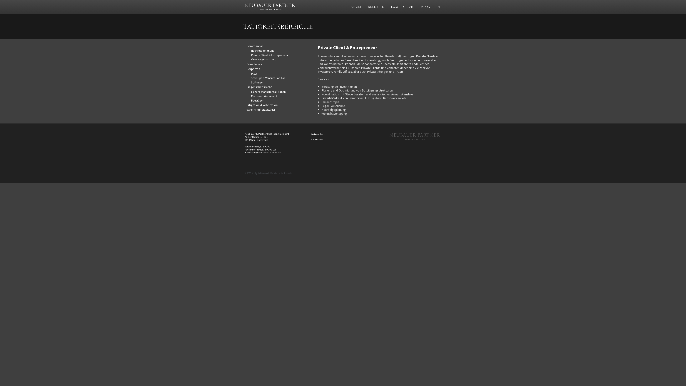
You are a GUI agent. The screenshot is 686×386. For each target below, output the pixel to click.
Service (409, 7)
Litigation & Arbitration (262, 105)
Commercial (255, 46)
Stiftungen (257, 82)
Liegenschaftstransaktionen (268, 91)
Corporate (253, 69)
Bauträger (257, 100)
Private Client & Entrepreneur (269, 55)
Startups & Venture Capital (268, 78)
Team (393, 7)
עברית (426, 7)
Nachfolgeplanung (262, 50)
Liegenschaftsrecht (259, 87)
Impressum (317, 139)
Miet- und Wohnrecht (264, 96)
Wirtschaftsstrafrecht (261, 110)
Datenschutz (318, 134)
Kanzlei (356, 7)
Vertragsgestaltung (263, 59)
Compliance (254, 64)
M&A (254, 73)
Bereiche (376, 7)
